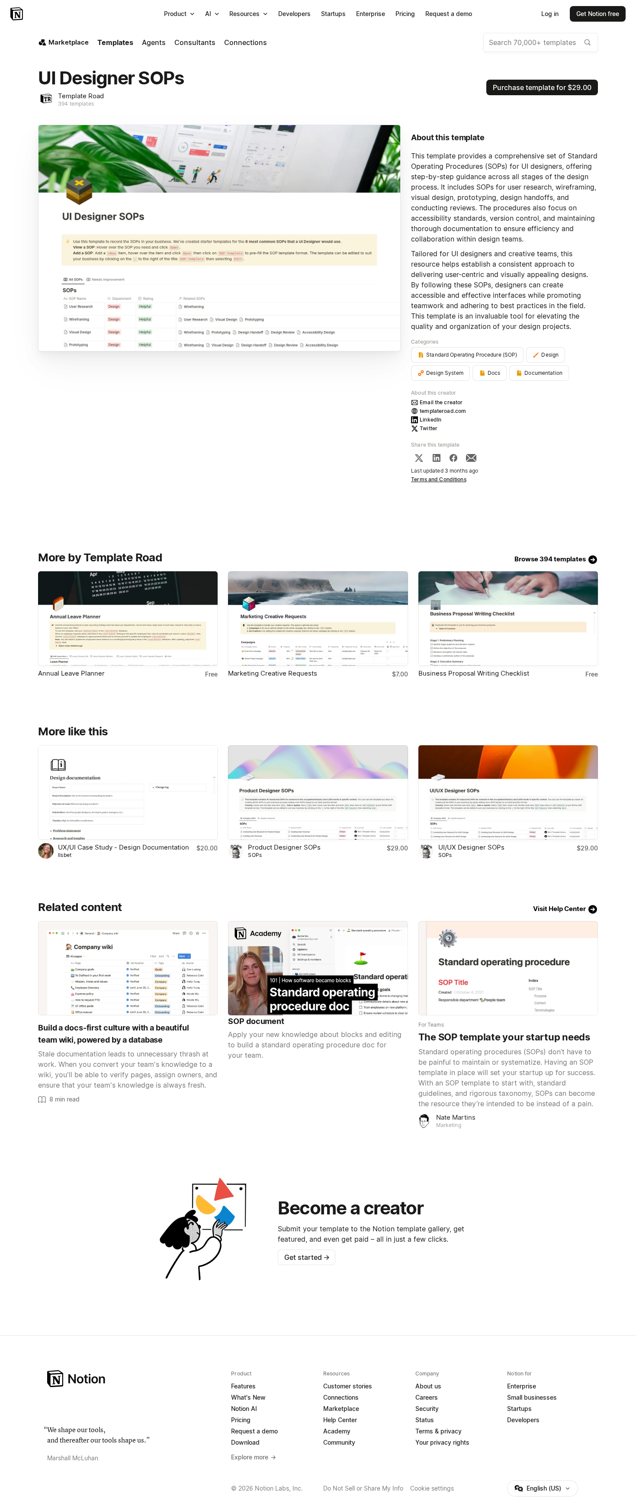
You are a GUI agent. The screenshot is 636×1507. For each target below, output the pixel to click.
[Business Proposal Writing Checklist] (508, 618)
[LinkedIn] (436, 458)
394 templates (76, 103)
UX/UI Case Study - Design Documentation (123, 847)
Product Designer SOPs (284, 847)
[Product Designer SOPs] (318, 792)
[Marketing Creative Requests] (318, 618)
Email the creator (441, 402)
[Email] (471, 458)
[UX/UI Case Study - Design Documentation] (128, 792)
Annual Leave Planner (71, 673)
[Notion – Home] (17, 13)
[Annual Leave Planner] (128, 618)
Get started (307, 1257)
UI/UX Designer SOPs (471, 847)
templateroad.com (443, 411)
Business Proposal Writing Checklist (473, 673)
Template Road (81, 96)
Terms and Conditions (438, 479)
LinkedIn (430, 419)
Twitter (428, 428)
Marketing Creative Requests (272, 673)
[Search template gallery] (587, 42)
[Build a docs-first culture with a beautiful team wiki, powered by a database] (128, 968)
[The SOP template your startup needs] (508, 968)
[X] (419, 458)
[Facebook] (453, 458)
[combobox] (540, 42)
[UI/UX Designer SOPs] (508, 792)
